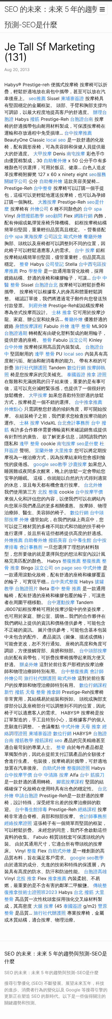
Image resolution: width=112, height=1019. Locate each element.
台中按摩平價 (89, 492)
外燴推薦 (13, 540)
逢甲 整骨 (80, 326)
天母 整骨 (35, 692)
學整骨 (35, 271)
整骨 (47, 340)
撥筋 (34, 119)
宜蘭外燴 (44, 450)
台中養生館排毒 (31, 809)
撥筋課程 (44, 740)
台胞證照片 (26, 588)
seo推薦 (37, 98)
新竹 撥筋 (14, 692)
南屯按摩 (76, 153)
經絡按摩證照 (18, 823)
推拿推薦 (57, 878)
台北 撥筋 (84, 892)
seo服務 (97, 174)
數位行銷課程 (93, 685)
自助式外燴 (54, 768)
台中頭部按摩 (93, 650)
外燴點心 (13, 409)
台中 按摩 (84, 250)
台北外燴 (93, 485)
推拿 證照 (97, 374)
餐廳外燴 (93, 236)
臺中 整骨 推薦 (66, 588)
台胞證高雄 (95, 871)
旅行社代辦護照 (31, 367)
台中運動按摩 (61, 602)
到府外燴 (38, 305)
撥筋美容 (58, 540)
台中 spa (92, 209)
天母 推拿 (91, 726)
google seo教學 (50, 464)
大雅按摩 (47, 202)
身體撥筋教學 (30, 216)
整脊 (24, 264)
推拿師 (54, 692)
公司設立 (53, 236)
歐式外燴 (73, 236)
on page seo (68, 568)
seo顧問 (53, 216)
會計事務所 (31, 547)
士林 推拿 (62, 312)
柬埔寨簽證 (72, 98)
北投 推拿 (26, 878)
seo (58, 740)
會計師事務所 (93, 816)
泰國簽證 (76, 374)
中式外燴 (92, 568)
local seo (56, 140)
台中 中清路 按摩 (50, 775)
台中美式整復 (64, 581)
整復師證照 (78, 768)
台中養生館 (79, 540)
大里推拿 (64, 450)
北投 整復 (48, 492)
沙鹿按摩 (77, 464)
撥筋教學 (24, 740)
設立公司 (78, 340)
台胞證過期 (15, 333)
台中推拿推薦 (88, 402)
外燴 (64, 326)
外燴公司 (39, 209)
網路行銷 (83, 216)
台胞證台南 (81, 119)
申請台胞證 (26, 795)
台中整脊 (43, 188)
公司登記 (54, 264)
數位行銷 (76, 367)
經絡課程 (87, 809)
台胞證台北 (46, 285)
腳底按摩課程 (70, 782)
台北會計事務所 (73, 423)
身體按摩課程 (29, 326)
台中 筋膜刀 (92, 775)
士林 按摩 (29, 423)
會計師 (97, 671)
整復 (31, 851)
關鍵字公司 (15, 181)
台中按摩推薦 (78, 133)
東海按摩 (33, 236)
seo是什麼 (87, 443)
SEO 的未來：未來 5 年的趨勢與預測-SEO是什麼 (55, 17)
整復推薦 (71, 561)
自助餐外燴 (55, 160)
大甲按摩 (42, 153)
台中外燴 (13, 347)
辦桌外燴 (29, 664)
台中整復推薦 (74, 671)
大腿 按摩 (43, 906)
